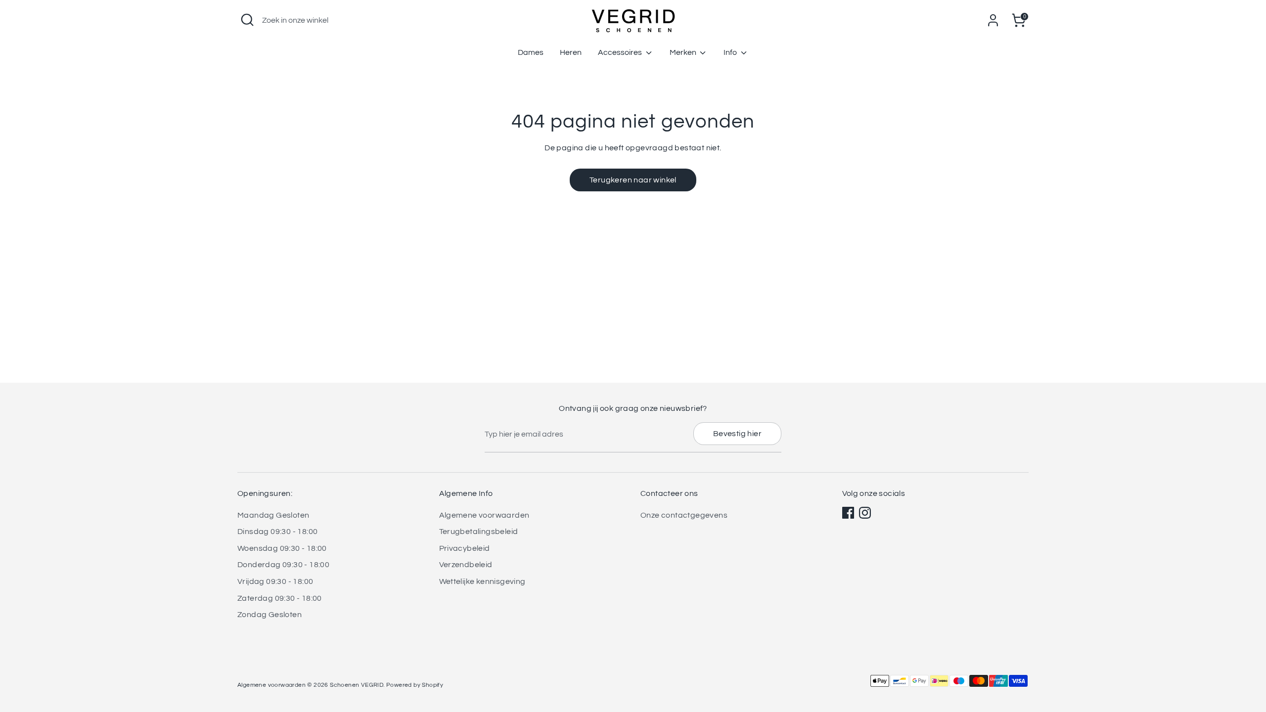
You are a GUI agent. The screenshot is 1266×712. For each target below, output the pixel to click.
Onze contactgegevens (683, 515)
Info (730, 52)
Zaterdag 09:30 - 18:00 (279, 598)
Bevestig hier (737, 434)
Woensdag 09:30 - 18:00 (282, 548)
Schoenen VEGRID (356, 685)
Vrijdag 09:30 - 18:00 (275, 581)
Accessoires (620, 52)
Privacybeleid (464, 548)
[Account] (993, 20)
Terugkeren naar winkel (633, 180)
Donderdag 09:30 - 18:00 (283, 565)
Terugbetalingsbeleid (478, 531)
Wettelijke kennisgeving (482, 581)
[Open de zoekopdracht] (247, 20)
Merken (684, 52)
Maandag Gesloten (273, 515)
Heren (571, 52)
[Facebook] (848, 513)
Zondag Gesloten (269, 615)
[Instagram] (865, 513)
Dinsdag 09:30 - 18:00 (277, 531)
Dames (530, 52)
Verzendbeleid (466, 565)
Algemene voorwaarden (484, 515)
